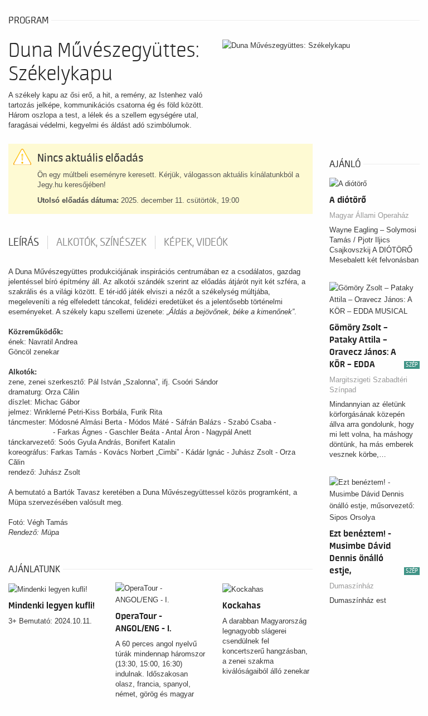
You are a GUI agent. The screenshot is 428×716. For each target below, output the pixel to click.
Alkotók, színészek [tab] (101, 242)
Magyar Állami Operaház (369, 215)
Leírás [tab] (23, 242)
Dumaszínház (351, 586)
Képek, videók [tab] (196, 242)
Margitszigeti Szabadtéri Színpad (368, 385)
